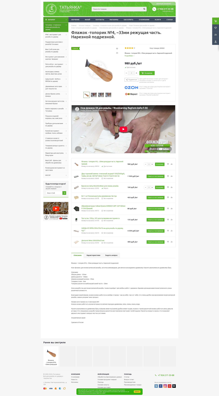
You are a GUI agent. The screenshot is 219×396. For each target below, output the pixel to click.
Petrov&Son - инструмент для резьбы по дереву (54, 65)
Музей (87, 19)
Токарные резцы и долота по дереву (54, 147)
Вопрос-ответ (129, 379)
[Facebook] (160, 386)
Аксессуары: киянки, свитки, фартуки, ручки (53, 73)
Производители (129, 382)
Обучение (75, 19)
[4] (132, 48)
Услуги (158, 19)
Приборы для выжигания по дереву (54, 124)
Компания (75, 374)
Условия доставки (104, 387)
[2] (128, 48)
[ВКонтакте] (156, 386)
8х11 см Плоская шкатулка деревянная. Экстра (99, 196)
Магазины (114, 19)
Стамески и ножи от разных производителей (54, 139)
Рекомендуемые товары (132, 385)
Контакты (100, 19)
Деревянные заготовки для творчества (53, 87)
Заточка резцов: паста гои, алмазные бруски (54, 102)
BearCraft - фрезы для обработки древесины (53, 161)
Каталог (51, 19)
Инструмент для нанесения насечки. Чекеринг (54, 58)
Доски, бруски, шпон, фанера (52, 95)
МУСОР (48, 175)
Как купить (128, 19)
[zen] (174, 386)
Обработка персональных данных (110, 377)
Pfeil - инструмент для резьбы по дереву (53, 36)
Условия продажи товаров (107, 379)
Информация (103, 374)
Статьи (170, 19)
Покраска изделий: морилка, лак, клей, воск (53, 117)
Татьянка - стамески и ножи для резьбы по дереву (53, 27)
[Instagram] (165, 386)
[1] (126, 48)
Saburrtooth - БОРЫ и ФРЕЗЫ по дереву (52, 80)
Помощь (128, 374)
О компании (144, 19)
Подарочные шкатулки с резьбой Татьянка (54, 43)
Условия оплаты (103, 385)
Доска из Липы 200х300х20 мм (92, 240)
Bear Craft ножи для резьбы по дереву (52, 50)
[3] (130, 48)
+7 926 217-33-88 (165, 9)
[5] (134, 48)
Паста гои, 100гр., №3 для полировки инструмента (100, 218)
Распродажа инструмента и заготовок (55, 169)
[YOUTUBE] (169, 386)
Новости (74, 379)
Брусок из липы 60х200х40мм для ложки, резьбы (100, 186)
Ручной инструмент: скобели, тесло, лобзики (53, 132)
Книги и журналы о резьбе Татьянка (54, 110)
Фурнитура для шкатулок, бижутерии (54, 154)
